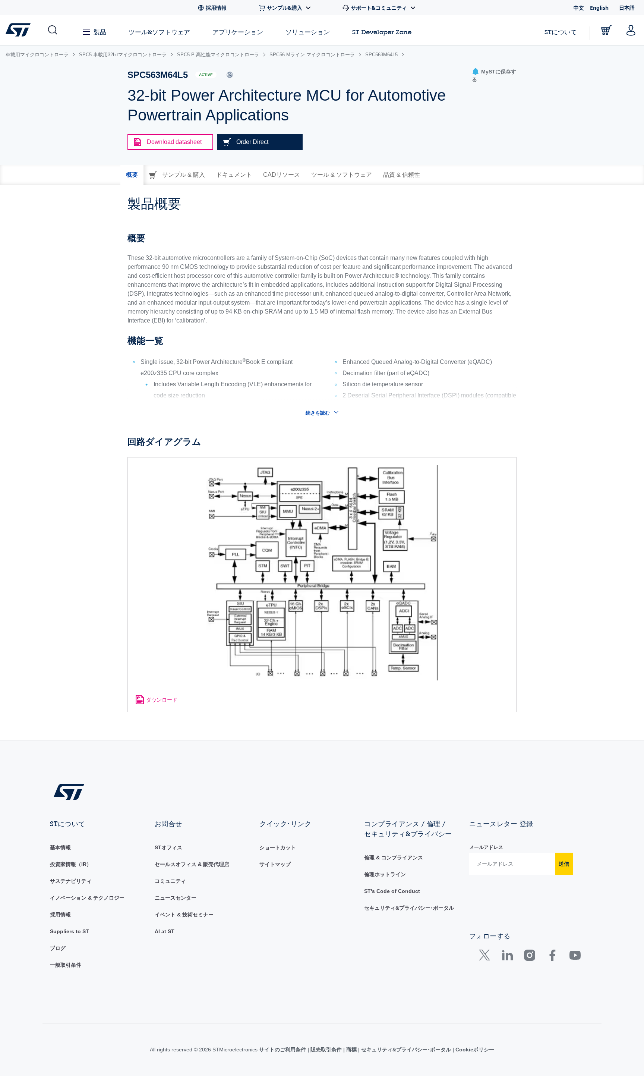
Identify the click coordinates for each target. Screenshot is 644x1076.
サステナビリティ (71, 881)
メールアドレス (486, 847)
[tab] (131, 175)
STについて (560, 32)
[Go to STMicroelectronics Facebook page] (552, 956)
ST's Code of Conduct (392, 891)
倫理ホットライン (385, 874)
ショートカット (277, 847)
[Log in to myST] (631, 30)
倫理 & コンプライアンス (393, 858)
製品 (100, 32)
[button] (52, 30)
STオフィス (168, 847)
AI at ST (164, 931)
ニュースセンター (175, 898)
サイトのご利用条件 (283, 1050)
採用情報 (60, 915)
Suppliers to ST (69, 931)
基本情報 (60, 847)
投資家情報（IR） (71, 864)
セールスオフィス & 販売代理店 (192, 864)
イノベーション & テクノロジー (87, 898)
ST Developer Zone (381, 32)
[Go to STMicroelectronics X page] (486, 956)
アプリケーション (237, 32)
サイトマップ (275, 864)
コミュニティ (170, 881)
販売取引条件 (326, 1050)
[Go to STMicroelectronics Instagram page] (529, 956)
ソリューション (307, 32)
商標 (351, 1050)
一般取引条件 (65, 965)
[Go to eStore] (606, 30)
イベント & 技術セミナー (184, 915)
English (599, 7)
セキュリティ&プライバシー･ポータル (409, 908)
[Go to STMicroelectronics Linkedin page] (507, 956)
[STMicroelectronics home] (20, 30)
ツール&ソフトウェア (159, 32)
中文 (579, 7)
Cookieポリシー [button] (474, 1050)
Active (206, 75)
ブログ (58, 948)
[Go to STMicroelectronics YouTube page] (575, 956)
